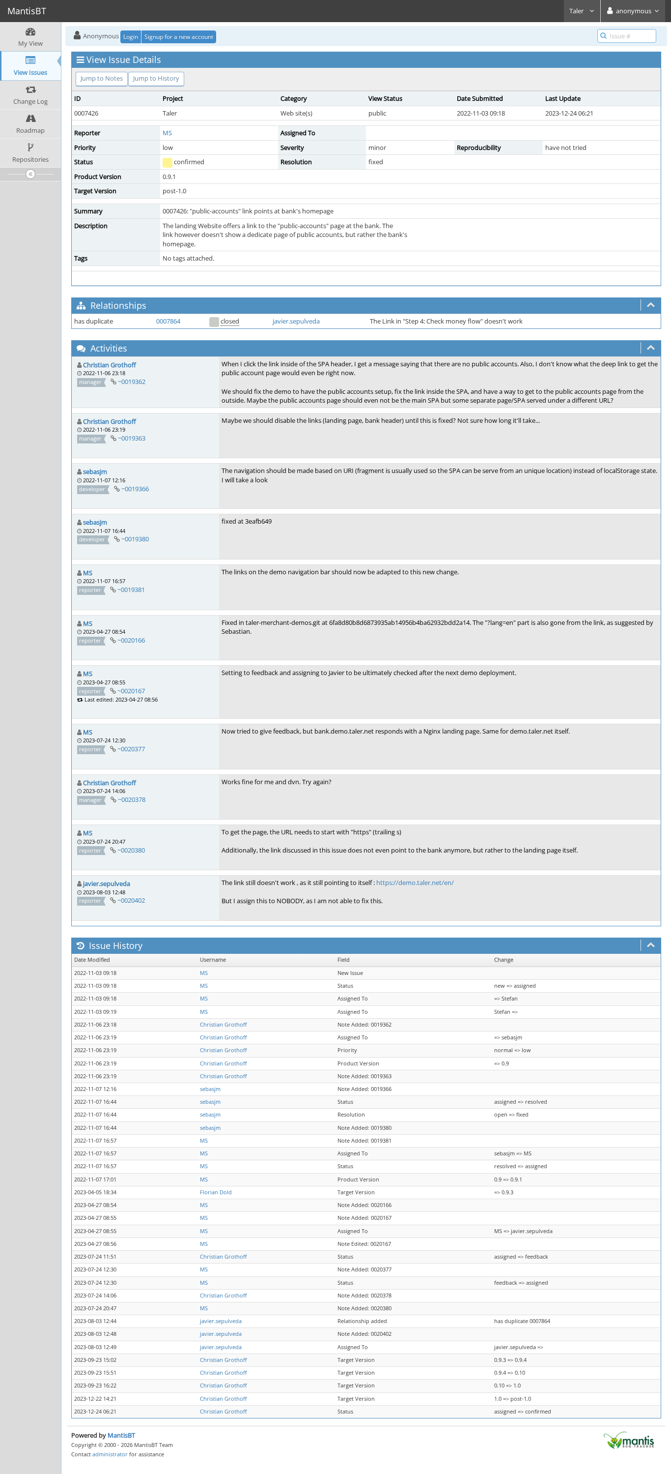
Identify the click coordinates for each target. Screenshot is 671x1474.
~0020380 (131, 850)
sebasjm (95, 471)
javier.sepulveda (296, 321)
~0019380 (135, 538)
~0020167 (131, 690)
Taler (577, 10)
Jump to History (156, 78)
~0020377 (131, 748)
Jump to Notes (102, 78)
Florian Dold (216, 1192)
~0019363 (131, 438)
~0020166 (131, 640)
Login (130, 36)
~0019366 (135, 488)
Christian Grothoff (109, 364)
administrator (110, 1454)
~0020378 (131, 799)
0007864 (168, 321)
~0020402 (131, 900)
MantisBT (121, 1435)
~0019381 (131, 589)
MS (167, 132)
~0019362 (131, 381)
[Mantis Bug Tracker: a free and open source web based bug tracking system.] (629, 1439)
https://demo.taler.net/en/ (415, 882)
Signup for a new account (178, 36)
